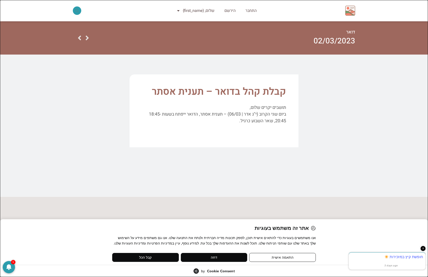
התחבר (251, 11)
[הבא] (79, 38)
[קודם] (87, 38)
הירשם (230, 11)
